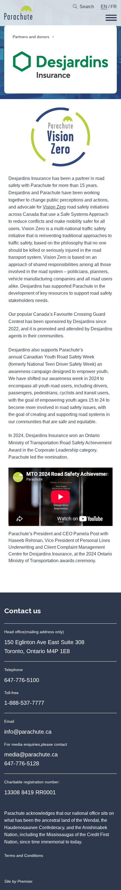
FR (114, 6)
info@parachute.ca (27, 732)
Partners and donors (31, 37)
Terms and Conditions (23, 855)
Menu (111, 17)
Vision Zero (54, 207)
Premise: (25, 881)
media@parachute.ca (31, 754)
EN (104, 6)
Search (87, 6)
